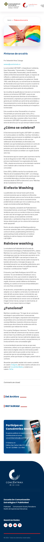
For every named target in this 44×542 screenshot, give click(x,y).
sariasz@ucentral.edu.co (12, 64)
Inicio (9, 20)
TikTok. (11, 369)
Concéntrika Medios (16, 367)
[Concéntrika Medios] (21, 5)
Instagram (14, 365)
